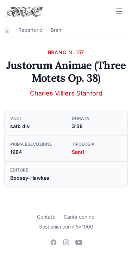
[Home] (7, 30)
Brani (56, 30)
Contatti (46, 217)
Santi (78, 152)
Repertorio (30, 30)
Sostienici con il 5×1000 (66, 227)
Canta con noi (79, 217)
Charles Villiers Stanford (66, 93)
